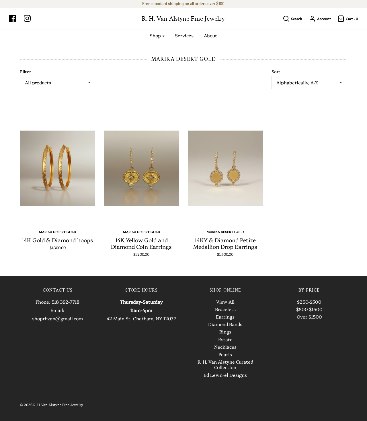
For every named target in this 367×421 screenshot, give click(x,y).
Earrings (225, 317)
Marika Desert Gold (57, 231)
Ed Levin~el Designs (225, 375)
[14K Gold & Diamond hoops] (57, 168)
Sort (276, 71)
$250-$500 (309, 302)
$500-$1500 (309, 309)
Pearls (225, 354)
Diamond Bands (225, 324)
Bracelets (225, 309)
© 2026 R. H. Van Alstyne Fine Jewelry (51, 404)
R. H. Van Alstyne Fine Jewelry (183, 18)
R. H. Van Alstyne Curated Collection (225, 364)
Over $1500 (309, 317)
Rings (225, 332)
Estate (225, 339)
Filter (25, 71)
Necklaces (225, 347)
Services (184, 35)
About (210, 35)
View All (225, 302)
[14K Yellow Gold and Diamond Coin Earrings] (141, 168)
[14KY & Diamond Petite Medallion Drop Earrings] (225, 168)
